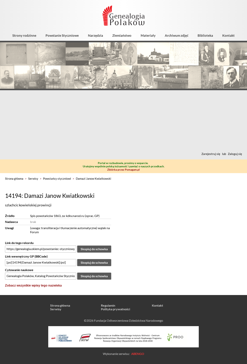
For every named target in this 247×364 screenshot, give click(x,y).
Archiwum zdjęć (176, 35)
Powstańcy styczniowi (57, 178)
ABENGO (137, 353)
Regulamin (108, 305)
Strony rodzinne (24, 35)
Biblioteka (205, 35)
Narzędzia (95, 35)
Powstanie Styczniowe (62, 35)
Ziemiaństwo (121, 35)
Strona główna (14, 178)
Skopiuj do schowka (94, 249)
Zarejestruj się (210, 154)
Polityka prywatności (115, 309)
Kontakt (228, 35)
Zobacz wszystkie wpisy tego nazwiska (33, 285)
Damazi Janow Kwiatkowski (93, 178)
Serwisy (33, 178)
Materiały (148, 35)
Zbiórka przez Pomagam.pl (123, 169)
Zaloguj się (235, 154)
